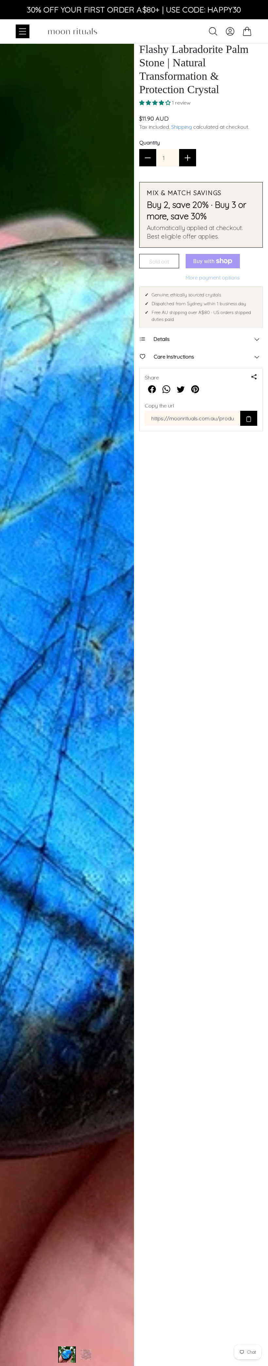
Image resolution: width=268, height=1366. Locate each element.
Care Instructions (174, 356)
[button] (155, 102)
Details (162, 339)
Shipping (181, 127)
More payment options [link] (213, 277)
